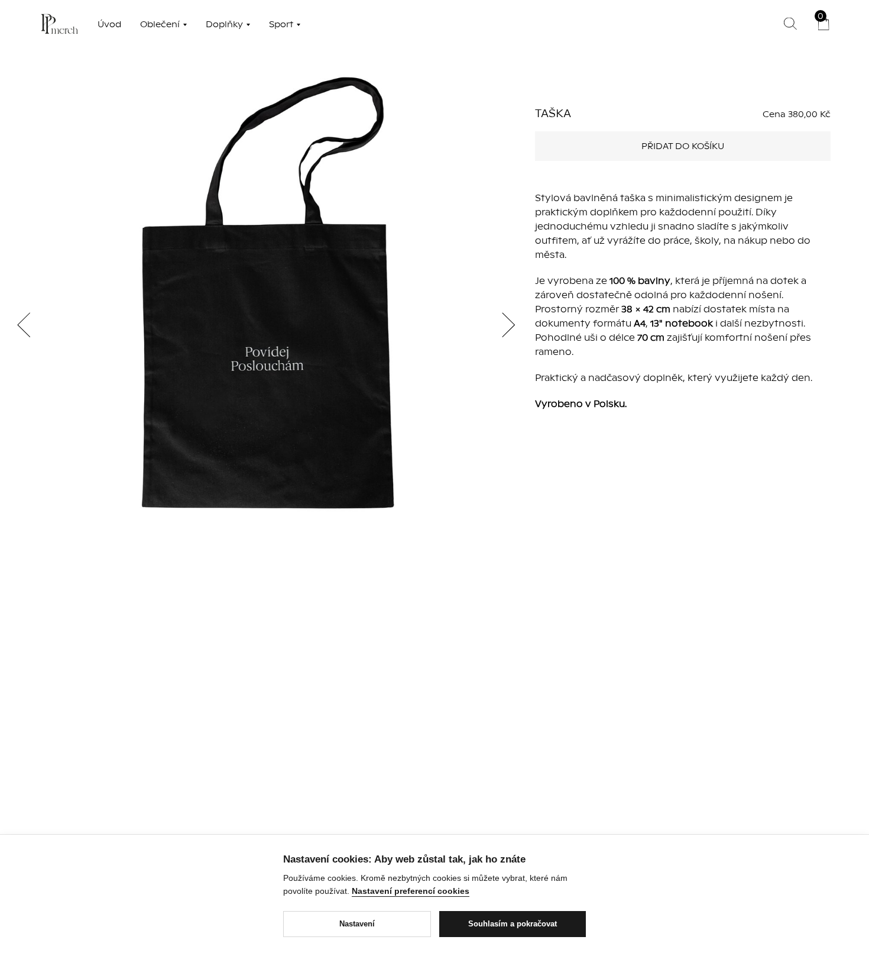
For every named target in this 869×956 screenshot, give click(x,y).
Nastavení (357, 923)
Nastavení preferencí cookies (410, 891)
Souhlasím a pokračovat (512, 923)
